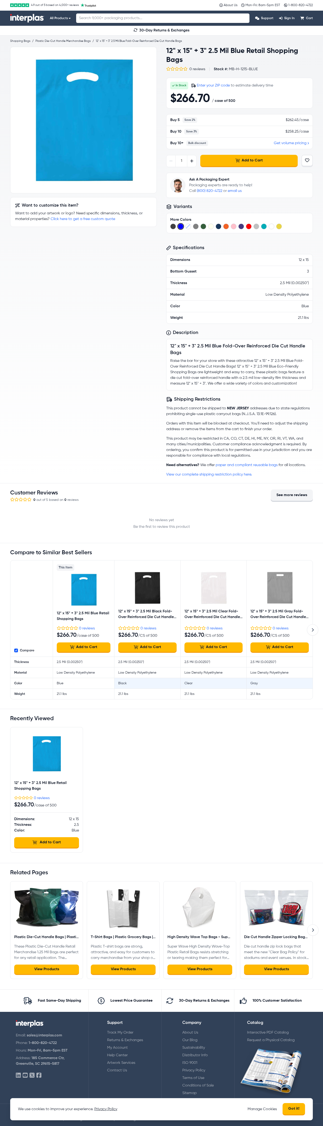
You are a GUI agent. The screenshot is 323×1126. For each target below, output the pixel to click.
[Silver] (256, 226)
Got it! (293, 1109)
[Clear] (188, 226)
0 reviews (87, 628)
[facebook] (38, 1075)
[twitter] (32, 1075)
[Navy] (218, 226)
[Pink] (233, 226)
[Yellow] (279, 226)
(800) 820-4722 (209, 191)
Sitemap (189, 1093)
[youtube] (25, 1075)
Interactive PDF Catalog (268, 1033)
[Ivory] (211, 226)
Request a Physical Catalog (271, 1040)
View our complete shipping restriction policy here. (209, 474)
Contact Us (117, 1070)
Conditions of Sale (198, 1085)
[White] (271, 226)
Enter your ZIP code (213, 85)
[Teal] (264, 226)
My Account (117, 1048)
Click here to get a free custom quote (83, 219)
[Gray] (196, 226)
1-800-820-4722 (43, 1043)
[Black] (173, 226)
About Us (190, 1033)
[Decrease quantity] (171, 161)
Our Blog (189, 1040)
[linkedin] (18, 1075)
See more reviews (291, 495)
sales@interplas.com (44, 1035)
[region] (83, 120)
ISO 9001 (189, 1063)
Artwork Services (121, 1063)
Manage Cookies (262, 1109)
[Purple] (241, 226)
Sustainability (193, 1048)
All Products (59, 18)
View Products (46, 969)
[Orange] (226, 226)
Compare (27, 650)
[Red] (249, 226)
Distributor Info (195, 1055)
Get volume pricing (290, 143)
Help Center (117, 1055)
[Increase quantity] (191, 161)
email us (235, 191)
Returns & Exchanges (125, 1040)
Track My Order (120, 1033)
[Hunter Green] (203, 226)
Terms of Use (193, 1078)
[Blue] (180, 226)
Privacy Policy (193, 1070)
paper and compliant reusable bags (247, 465)
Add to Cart (252, 160)
